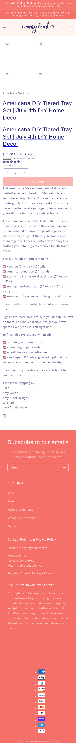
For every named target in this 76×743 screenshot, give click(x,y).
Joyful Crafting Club (20, 509)
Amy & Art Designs (33, 741)
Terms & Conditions (20, 560)
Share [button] (11, 402)
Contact (12, 526)
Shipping (7, 158)
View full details (14, 407)
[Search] (63, 27)
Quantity (8, 165)
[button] (5, 27)
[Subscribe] (64, 467)
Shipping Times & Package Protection (32, 573)
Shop (10, 493)
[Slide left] (30, 82)
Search (12, 501)
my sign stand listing (61, 305)
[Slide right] (46, 82)
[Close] (4, 416)
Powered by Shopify (49, 741)
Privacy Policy (16, 555)
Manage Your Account (22, 518)
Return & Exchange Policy (24, 565)
